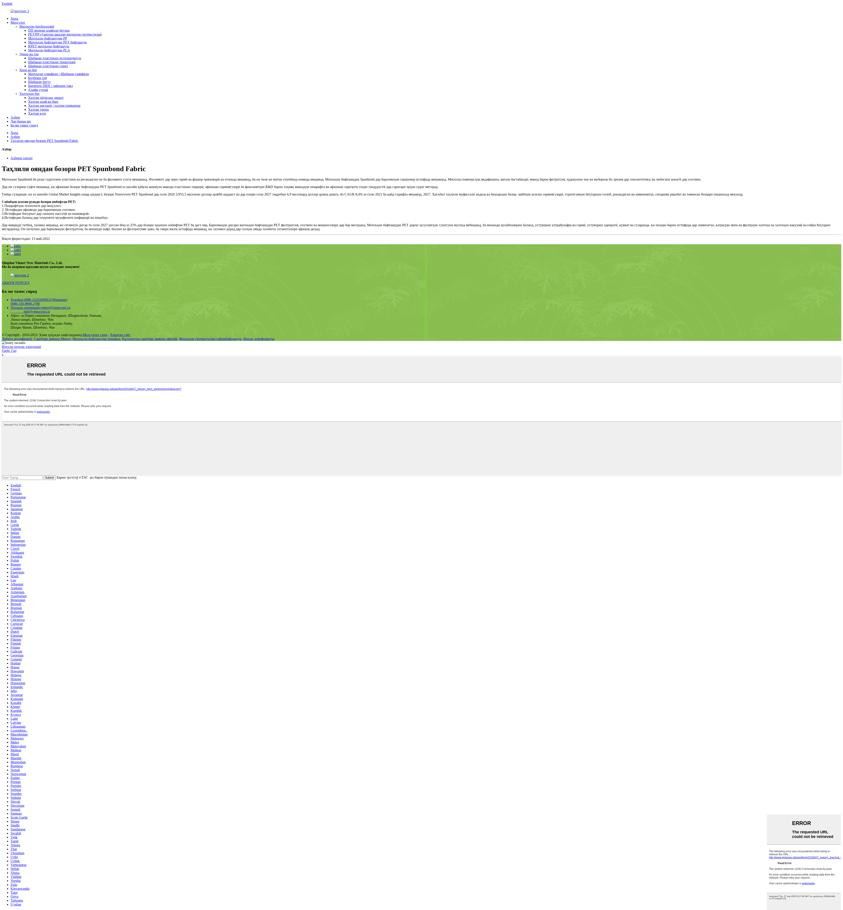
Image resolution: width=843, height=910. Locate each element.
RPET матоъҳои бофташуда (48, 46)
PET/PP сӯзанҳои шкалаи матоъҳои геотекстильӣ (65, 34)
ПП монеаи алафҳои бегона (49, 30)
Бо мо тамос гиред (24, 125)
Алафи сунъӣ (38, 90)
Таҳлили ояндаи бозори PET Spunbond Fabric (44, 141)
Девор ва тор (29, 54)
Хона (14, 18)
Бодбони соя (37, 78)
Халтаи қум (37, 113)
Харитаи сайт (120, 335)
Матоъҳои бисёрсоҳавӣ (36, 26)
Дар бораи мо (21, 121)
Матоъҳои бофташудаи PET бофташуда (57, 42)
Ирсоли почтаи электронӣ (21, 347)
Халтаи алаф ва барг (43, 101)
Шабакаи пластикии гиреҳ (48, 66)
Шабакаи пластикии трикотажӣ (52, 62)
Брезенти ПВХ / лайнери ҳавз (50, 86)
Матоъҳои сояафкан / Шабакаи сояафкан (58, 74)
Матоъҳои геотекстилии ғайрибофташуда (210, 339)
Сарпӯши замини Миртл (52, 339)
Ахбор (15, 117)
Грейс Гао (9, 351)
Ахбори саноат (22, 158)
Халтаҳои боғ (29, 94)
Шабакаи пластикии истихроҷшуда (54, 58)
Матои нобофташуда (258, 339)
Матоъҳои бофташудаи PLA (49, 50)
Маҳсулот (18, 22)
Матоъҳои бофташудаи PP (47, 38)
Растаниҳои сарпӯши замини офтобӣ (149, 339)
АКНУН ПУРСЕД (15, 283)
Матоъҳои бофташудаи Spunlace (96, 339)
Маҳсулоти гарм (95, 335)
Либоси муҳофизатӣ (17, 339)
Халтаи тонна (38, 109)
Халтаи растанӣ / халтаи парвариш (54, 105)
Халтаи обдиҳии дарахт (46, 98)
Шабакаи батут (39, 82)
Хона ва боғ (28, 70)
